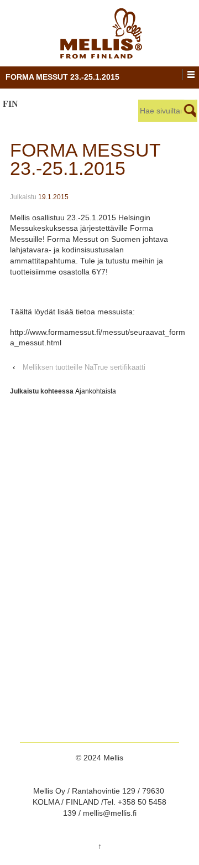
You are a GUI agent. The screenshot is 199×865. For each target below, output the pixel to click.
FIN (10, 104)
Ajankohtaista (95, 391)
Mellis (112, 757)
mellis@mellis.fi (110, 813)
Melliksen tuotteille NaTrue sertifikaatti (84, 367)
